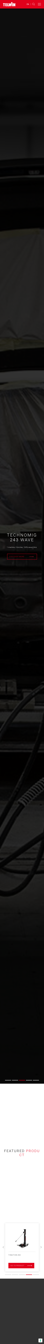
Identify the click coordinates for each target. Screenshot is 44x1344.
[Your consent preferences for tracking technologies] (40, 1340)
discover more (16, 557)
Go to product (17, 1265)
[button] (3, 1247)
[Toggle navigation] (39, 4)
